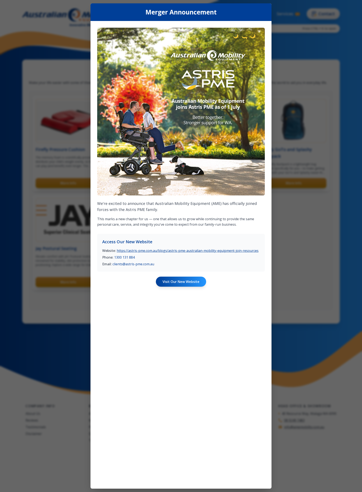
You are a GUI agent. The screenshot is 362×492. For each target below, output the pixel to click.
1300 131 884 (124, 257)
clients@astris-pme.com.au (133, 264)
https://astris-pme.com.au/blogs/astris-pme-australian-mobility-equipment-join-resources (188, 250)
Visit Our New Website (181, 281)
